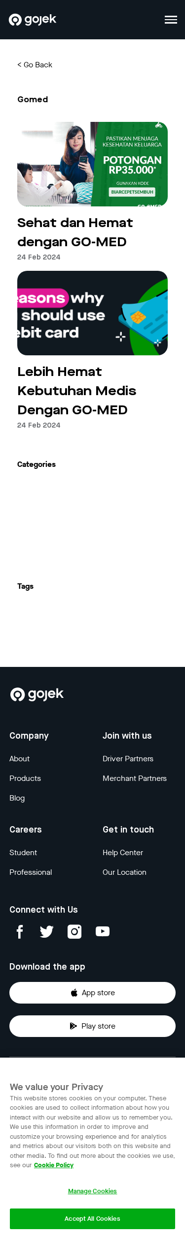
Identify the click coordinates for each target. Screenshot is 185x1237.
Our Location (125, 872)
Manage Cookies (92, 1191)
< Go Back (34, 64)
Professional (30, 872)
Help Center (123, 852)
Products (25, 778)
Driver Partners (128, 758)
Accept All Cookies (92, 1218)
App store (98, 992)
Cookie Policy (54, 1165)
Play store (98, 1026)
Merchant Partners (135, 778)
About (19, 758)
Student (23, 852)
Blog (17, 798)
